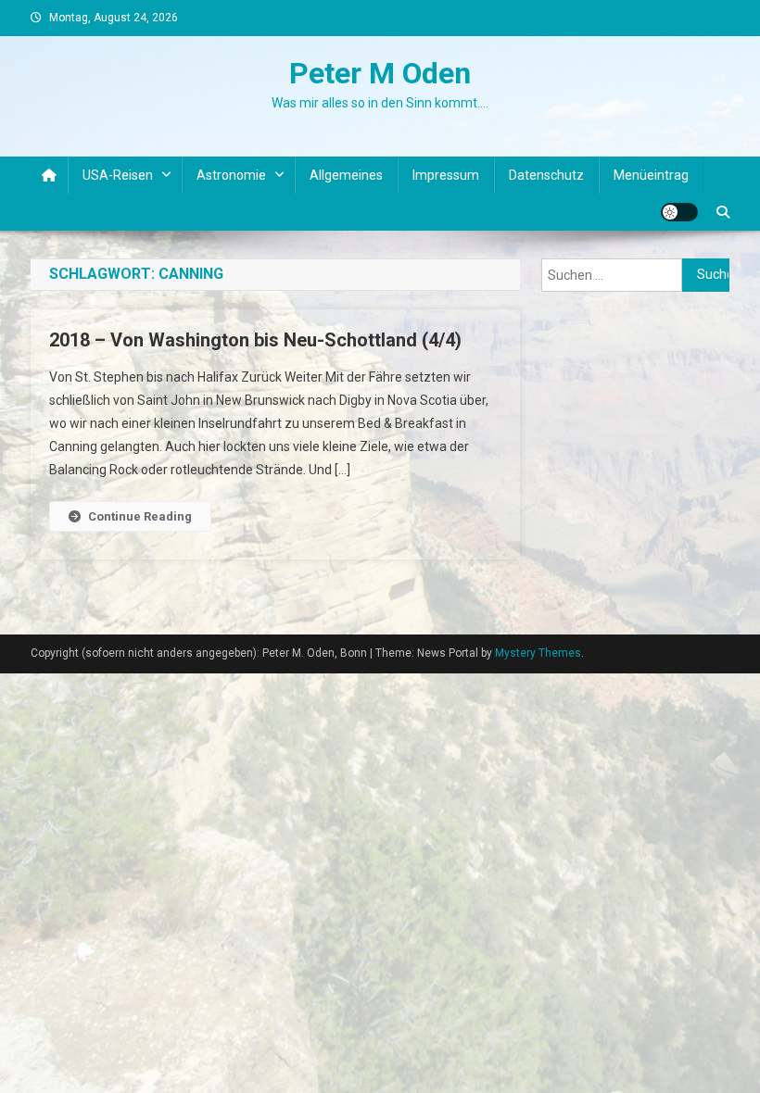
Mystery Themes (538, 653)
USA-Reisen (117, 175)
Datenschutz (546, 175)
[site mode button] (679, 212)
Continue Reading (140, 516)
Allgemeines (346, 175)
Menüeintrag (651, 175)
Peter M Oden (380, 73)
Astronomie (231, 175)
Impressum (445, 175)
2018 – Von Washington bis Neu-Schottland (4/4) (255, 340)
